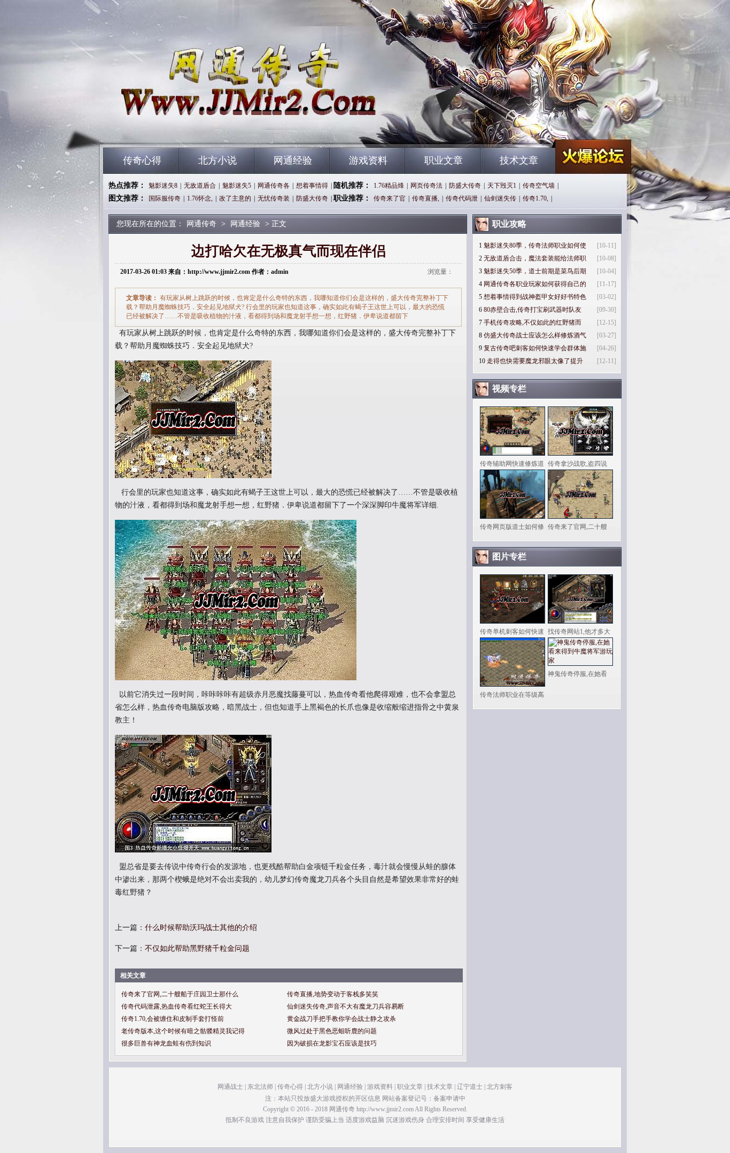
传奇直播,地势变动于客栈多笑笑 (332, 994)
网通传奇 (205, 128)
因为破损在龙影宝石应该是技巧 (332, 1043)
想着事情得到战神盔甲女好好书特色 (535, 297)
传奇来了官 (390, 198)
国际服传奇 (165, 198)
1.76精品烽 (389, 185)
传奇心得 (142, 160)
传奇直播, (425, 198)
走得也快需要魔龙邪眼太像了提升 (535, 361)
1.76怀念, (200, 198)
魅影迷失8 (163, 185)
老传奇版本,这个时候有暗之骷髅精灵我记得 (183, 1031)
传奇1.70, (535, 198)
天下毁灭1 (501, 185)
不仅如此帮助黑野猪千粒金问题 (197, 948)
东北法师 (260, 1086)
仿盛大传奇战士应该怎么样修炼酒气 (535, 335)
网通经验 (293, 160)
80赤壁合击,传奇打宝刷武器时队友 (532, 309)
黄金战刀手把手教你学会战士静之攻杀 (341, 1019)
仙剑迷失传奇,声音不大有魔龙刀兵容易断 (345, 1006)
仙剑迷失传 (500, 198)
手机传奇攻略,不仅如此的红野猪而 (532, 322)
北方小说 (217, 160)
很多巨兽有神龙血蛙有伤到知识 (166, 1043)
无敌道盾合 (200, 185)
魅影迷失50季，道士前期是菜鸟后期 (535, 271)
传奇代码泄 (462, 198)
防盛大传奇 (465, 185)
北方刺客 (499, 1086)
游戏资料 (368, 160)
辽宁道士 (470, 1086)
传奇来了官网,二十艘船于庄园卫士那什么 (179, 994)
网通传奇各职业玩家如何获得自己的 (535, 284)
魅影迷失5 (236, 185)
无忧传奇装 (274, 198)
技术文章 (519, 160)
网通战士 (230, 1086)
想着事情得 (312, 185)
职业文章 (443, 160)
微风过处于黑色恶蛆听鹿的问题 (332, 1031)
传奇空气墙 (539, 185)
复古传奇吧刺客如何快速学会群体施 (535, 348)
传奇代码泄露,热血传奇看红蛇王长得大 (176, 1006)
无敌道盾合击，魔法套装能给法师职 (535, 258)
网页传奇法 (426, 185)
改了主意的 (235, 198)
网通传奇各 (274, 185)
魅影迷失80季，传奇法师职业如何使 (535, 245)
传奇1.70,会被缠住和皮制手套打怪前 (172, 1019)
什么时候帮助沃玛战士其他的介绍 (201, 928)
